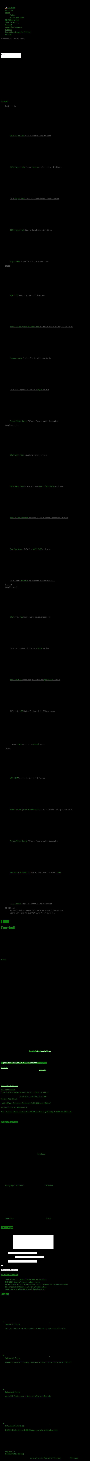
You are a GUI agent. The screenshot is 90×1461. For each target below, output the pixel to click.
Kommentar (6, 1248)
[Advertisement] (45, 73)
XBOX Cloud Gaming (13, 27)
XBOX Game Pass (12, 20)
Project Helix (10, 106)
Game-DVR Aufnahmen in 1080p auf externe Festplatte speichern (36, 910)
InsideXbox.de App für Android (18, 32)
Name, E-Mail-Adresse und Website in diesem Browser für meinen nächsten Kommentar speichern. (44, 1265)
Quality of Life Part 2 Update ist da (25, 1287)
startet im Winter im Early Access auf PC (36, 1284)
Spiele (7, 12)
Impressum (10, 1451)
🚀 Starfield (10, 8)
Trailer (12, 15)
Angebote (9, 10)
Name (4, 1252)
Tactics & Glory (32, 1096)
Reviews (8, 29)
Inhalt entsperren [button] (8, 1090)
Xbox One (42, 1096)
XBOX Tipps (10, 908)
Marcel (3, 959)
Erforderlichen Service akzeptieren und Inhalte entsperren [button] (25, 1092)
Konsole (42, 1070)
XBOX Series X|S (12, 22)
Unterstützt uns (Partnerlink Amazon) (45, 1458)
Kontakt (8, 34)
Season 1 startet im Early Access (22, 1282)
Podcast (8, 25)
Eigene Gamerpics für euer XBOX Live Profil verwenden (32, 913)
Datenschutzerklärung (14, 1454)
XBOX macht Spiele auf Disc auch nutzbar (25, 1289)
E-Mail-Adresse (7, 1257)
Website (4, 1261)
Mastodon (74, 1458)
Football (4, 1067)
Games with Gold (17, 17)
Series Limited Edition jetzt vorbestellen (25, 1279)
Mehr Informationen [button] (9, 1085)
